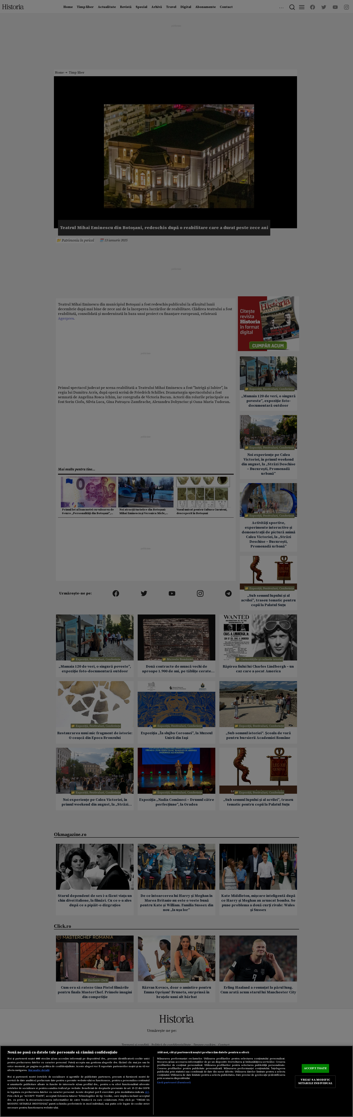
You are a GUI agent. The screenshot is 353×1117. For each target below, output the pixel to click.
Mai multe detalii (38, 1070)
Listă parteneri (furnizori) (174, 1082)
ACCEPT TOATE (315, 1068)
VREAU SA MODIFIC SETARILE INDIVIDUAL (315, 1081)
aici (147, 1092)
